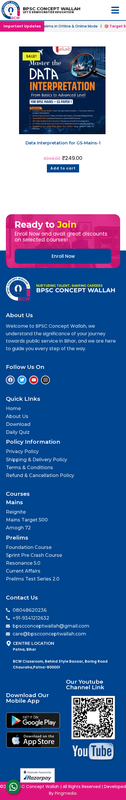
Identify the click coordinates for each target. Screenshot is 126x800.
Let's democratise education (48, 12)
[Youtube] (33, 380)
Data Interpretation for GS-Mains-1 (63, 143)
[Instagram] (45, 380)
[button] (115, 10)
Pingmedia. (66, 793)
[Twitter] (22, 380)
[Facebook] (10, 380)
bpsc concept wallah (52, 8)
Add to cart (63, 168)
